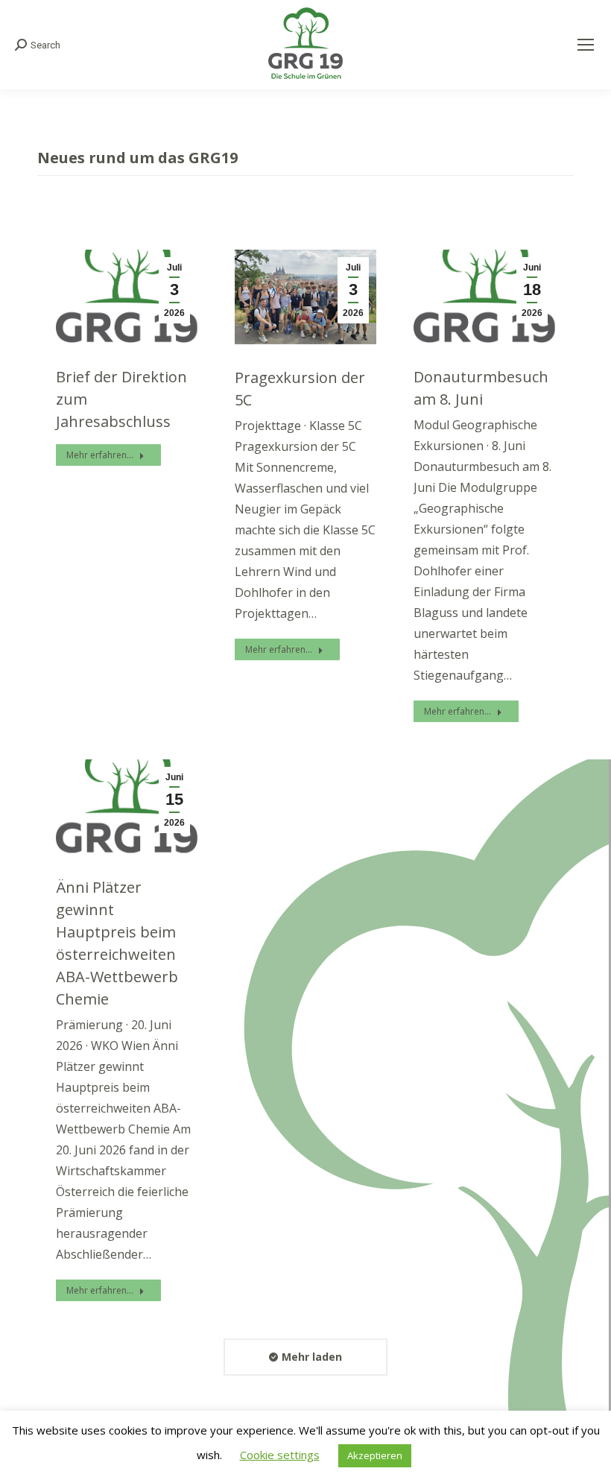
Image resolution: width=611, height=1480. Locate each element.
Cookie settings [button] (280, 1454)
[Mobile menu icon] (585, 44)
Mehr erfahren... (99, 455)
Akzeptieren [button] (374, 1455)
